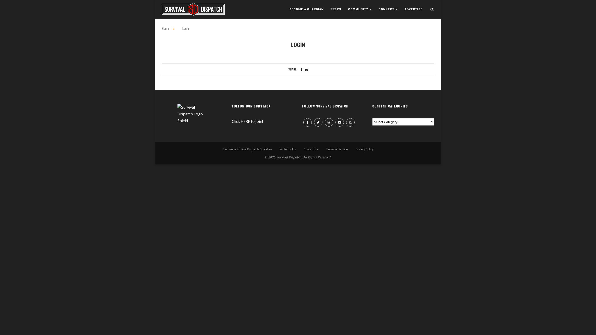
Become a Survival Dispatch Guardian (247, 149)
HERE (245, 121)
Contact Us (311, 149)
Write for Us (288, 149)
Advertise (414, 9)
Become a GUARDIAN (306, 9)
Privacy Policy (364, 149)
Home (165, 28)
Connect (386, 9)
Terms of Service (337, 149)
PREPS (336, 9)
